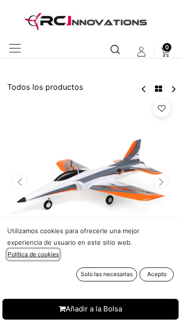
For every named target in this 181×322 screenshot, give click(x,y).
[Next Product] (173, 89)
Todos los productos (45, 87)
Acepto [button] (157, 274)
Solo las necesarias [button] (107, 274)
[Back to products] (158, 89)
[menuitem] (165, 51)
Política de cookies (33, 254)
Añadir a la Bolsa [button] (94, 308)
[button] (19, 181)
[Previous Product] (144, 89)
